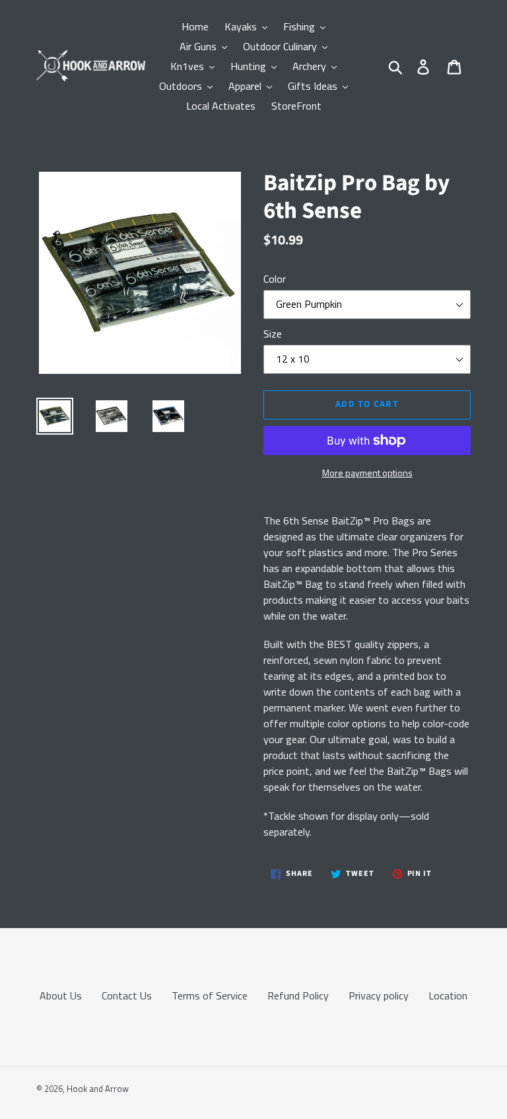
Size (272, 334)
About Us (61, 995)
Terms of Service (210, 995)
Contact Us (127, 995)
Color (274, 279)
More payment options (367, 473)
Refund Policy (298, 995)
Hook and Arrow (98, 1088)
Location (447, 995)
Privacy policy (379, 995)
